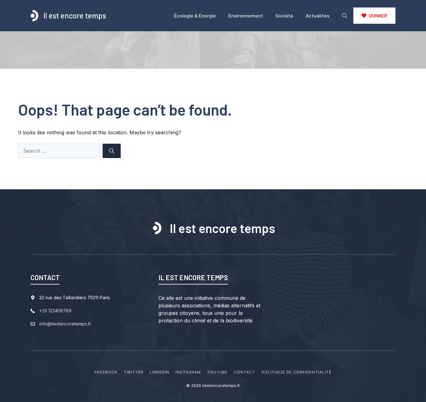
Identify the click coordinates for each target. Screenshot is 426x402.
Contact (244, 372)
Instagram (188, 372)
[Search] (112, 151)
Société (284, 15)
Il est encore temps (74, 15)
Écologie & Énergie (195, 15)
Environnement (245, 15)
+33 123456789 (55, 310)
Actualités (318, 15)
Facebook (106, 372)
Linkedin (159, 372)
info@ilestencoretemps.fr (65, 323)
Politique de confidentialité (297, 372)
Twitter (134, 372)
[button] (344, 15)
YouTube (217, 372)
